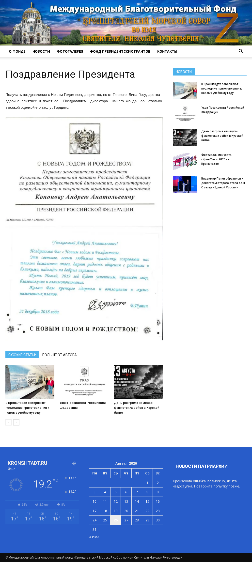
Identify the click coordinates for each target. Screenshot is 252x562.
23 (158, 510)
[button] (241, 51)
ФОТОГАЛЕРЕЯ (70, 51)
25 (105, 520)
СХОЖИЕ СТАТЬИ (22, 355)
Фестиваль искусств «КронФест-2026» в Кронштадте (216, 159)
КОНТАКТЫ (167, 51)
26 (116, 520)
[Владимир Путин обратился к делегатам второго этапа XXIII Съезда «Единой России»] (185, 184)
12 (116, 501)
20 (126, 510)
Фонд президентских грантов (120, 51)
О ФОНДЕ (17, 51)
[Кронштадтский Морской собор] (126, 23)
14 (137, 501)
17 (94, 510)
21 (137, 510)
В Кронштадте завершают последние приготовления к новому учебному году (27, 407)
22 (147, 510)
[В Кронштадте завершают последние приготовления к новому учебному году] (29, 382)
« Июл (94, 536)
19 (116, 510)
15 (147, 501)
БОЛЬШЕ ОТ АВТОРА (59, 355)
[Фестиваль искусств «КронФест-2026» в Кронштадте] (185, 161)
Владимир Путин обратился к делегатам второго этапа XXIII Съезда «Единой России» (223, 183)
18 (105, 510)
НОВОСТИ (41, 51)
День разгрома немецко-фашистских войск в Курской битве (136, 407)
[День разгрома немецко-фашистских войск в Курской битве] (138, 382)
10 (94, 501)
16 (158, 501)
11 (105, 501)
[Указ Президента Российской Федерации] (84, 382)
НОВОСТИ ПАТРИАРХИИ (202, 466)
